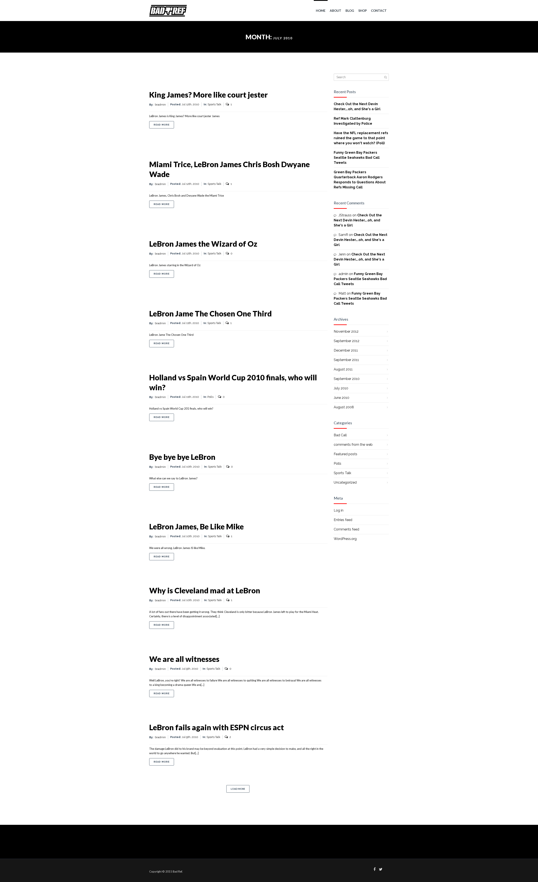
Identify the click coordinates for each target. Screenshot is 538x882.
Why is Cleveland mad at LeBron (204, 590)
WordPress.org (345, 539)
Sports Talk (214, 104)
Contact (379, 10)
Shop (362, 10)
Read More (164, 124)
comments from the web (353, 445)
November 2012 (346, 331)
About (335, 10)
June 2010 (341, 398)
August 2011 (343, 369)
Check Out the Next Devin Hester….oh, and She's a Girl (358, 220)
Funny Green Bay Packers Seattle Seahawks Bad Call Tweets (357, 158)
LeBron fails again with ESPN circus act (216, 727)
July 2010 (341, 388)
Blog (349, 10)
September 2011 (346, 360)
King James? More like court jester (208, 94)
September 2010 (347, 379)
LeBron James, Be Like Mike (196, 526)
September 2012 (346, 341)
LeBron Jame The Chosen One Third (210, 313)
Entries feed (343, 520)
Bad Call (340, 435)
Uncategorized (345, 482)
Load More (238, 788)
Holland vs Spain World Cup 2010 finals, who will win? (233, 382)
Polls (210, 396)
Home (321, 10)
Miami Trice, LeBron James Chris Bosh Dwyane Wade (229, 169)
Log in (338, 510)
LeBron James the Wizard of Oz (203, 243)
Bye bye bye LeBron (182, 456)
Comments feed (346, 529)
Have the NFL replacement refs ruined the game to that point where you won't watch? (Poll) (361, 138)
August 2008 (344, 407)
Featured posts (345, 454)
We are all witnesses (184, 659)
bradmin (160, 104)
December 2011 (346, 350)
